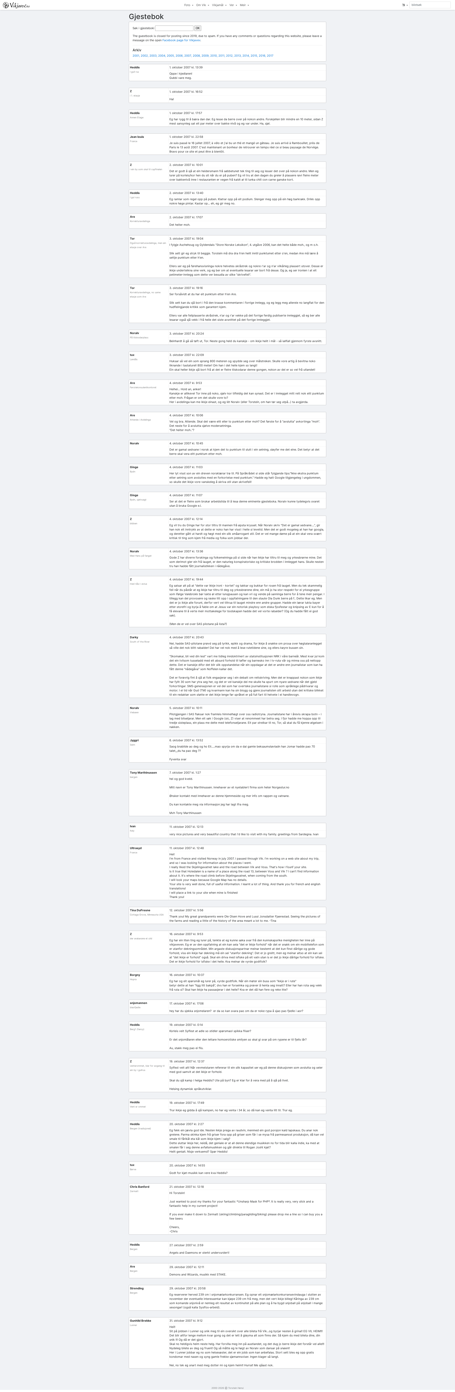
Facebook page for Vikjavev (181, 40)
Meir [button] (243, 5)
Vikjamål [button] (218, 5)
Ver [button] (232, 5)
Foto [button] (187, 5)
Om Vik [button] (201, 5)
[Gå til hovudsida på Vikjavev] (16, 5)
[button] (405, 5)
